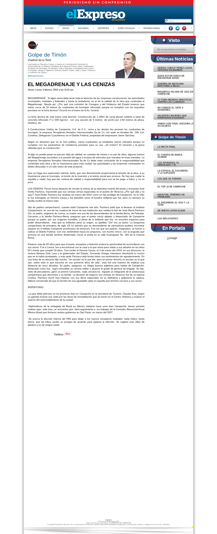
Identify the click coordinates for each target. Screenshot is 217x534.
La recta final (166, 147)
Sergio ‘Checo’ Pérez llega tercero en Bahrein (174, 69)
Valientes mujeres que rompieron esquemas (172, 116)
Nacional (83, 28)
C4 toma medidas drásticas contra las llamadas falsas (174, 101)
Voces (65, 28)
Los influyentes (167, 218)
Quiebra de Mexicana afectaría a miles (170, 85)
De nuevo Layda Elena (171, 210)
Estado (49, 28)
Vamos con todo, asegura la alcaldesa (175, 124)
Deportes (103, 28)
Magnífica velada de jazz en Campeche (175, 92)
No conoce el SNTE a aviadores (170, 108)
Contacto (108, 520)
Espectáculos (126, 28)
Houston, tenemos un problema (170, 195)
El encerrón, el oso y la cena (173, 203)
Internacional (151, 28)
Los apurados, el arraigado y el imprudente (168, 165)
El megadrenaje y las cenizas (71, 84)
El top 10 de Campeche (171, 186)
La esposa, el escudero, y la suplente (172, 171)
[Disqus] (86, 385)
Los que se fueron (169, 178)
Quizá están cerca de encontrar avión (170, 77)
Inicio (33, 28)
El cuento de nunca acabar (169, 156)
